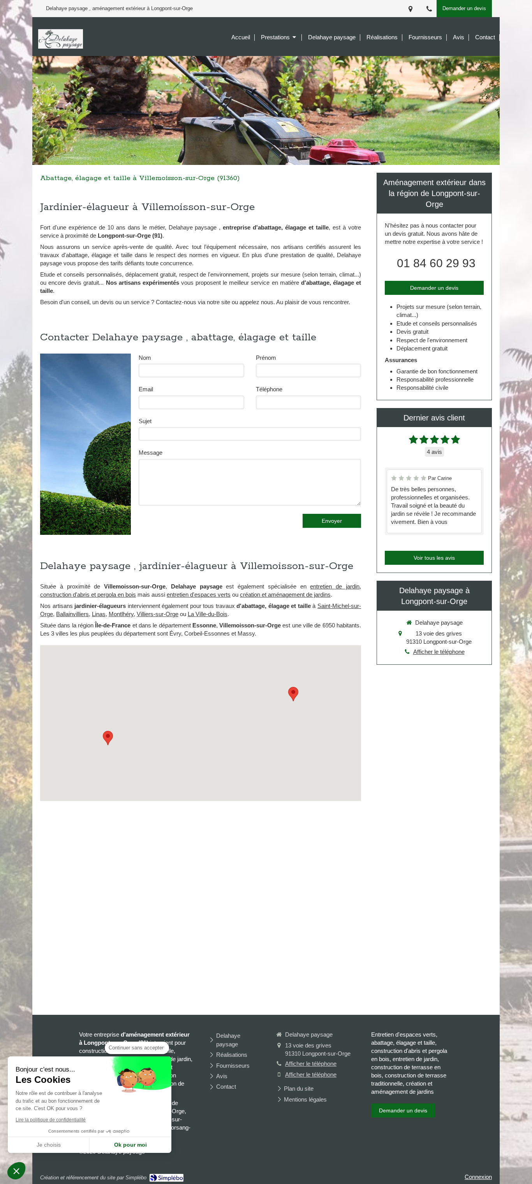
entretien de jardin (334, 586)
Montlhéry (121, 614)
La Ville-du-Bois (207, 614)
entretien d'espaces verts (199, 594)
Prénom (266, 357)
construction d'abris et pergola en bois (88, 594)
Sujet (145, 421)
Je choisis (49, 1145)
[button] (16, 1170)
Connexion (478, 1176)
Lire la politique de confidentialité (51, 1120)
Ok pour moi (130, 1145)
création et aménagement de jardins (285, 594)
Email (146, 389)
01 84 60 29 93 (436, 263)
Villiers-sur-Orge (157, 614)
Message (150, 452)
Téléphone (269, 389)
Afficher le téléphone (439, 651)
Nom (145, 357)
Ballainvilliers (72, 614)
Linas (99, 614)
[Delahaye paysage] (60, 46)
